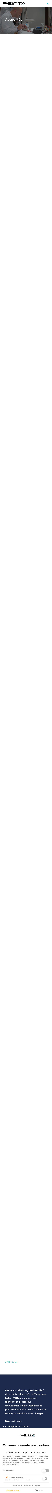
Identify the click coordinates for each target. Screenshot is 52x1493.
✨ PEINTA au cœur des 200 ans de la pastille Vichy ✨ (24, 434)
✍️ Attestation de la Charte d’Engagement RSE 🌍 (25, 870)
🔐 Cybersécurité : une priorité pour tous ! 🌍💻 (22, 983)
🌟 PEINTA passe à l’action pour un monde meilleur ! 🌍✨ (25, 774)
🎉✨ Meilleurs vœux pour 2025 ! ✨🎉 (23, 940)
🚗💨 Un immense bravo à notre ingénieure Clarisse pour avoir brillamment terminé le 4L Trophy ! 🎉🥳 (24, 654)
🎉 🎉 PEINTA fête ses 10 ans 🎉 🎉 (24, 1126)
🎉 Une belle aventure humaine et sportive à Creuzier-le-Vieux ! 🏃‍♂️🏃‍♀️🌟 (24, 1054)
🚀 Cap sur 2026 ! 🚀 (20, 219)
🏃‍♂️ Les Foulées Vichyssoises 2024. (25, 1323)
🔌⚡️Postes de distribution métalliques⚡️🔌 (24, 1196)
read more (14, 104)
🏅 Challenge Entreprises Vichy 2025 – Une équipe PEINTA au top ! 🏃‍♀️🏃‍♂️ (23, 579)
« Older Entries (12, 1362)
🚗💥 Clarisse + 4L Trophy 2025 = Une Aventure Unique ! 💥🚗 (26, 728)
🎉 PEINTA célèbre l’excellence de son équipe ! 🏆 (25, 289)
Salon (11, 1265)
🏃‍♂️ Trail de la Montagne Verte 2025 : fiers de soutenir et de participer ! (26, 362)
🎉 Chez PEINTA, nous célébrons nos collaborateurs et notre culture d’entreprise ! (26, 149)
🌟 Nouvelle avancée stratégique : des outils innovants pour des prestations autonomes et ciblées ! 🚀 (24, 822)
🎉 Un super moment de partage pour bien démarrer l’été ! (25, 506)
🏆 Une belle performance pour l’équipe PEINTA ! (23, 77)
